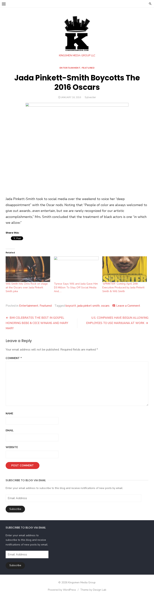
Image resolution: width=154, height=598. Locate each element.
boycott (71, 306)
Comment (14, 358)
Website (12, 447)
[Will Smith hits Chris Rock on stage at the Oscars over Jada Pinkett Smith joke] (28, 269)
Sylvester (90, 97)
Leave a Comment (128, 306)
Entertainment (70, 67)
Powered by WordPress (62, 590)
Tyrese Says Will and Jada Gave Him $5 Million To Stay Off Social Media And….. (76, 287)
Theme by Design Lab (93, 590)
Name (9, 413)
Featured (88, 67)
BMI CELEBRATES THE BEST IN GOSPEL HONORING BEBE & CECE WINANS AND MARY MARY (37, 323)
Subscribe (15, 509)
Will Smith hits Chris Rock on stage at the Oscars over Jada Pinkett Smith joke (27, 287)
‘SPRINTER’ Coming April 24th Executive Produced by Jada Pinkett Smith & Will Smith (123, 287)
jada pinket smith (88, 306)
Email (10, 430)
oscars (105, 306)
